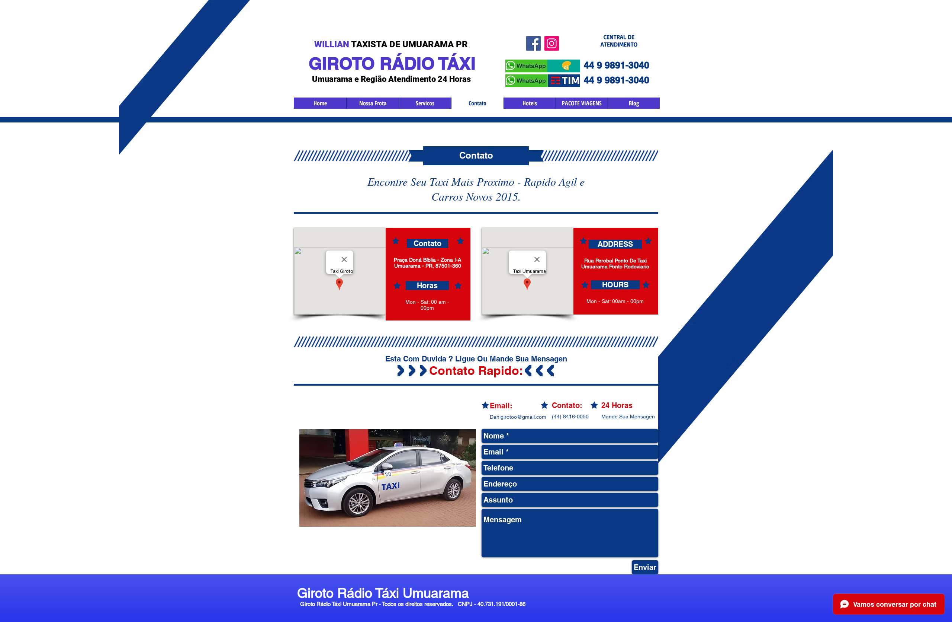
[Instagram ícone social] (551, 43)
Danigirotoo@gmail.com (518, 417)
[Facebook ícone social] (533, 43)
